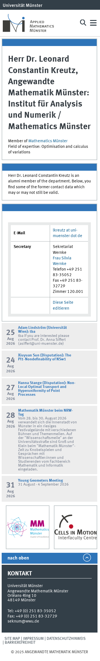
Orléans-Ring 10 (22, 596)
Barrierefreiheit (20, 643)
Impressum (33, 639)
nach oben (18, 558)
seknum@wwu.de (23, 621)
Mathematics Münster (48, 141)
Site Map (12, 639)
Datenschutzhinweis (66, 639)
